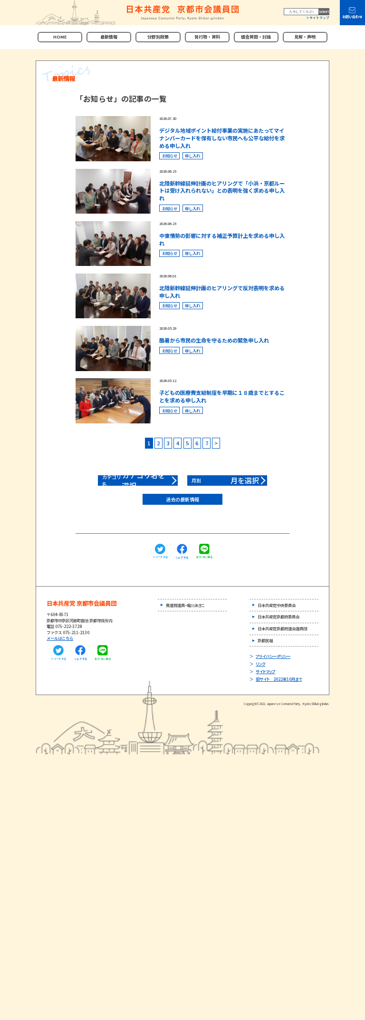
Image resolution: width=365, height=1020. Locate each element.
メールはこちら (60, 638)
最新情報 (108, 37)
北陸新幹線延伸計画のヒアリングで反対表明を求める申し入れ (222, 291)
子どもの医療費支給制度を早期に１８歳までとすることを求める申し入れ (222, 396)
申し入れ (192, 155)
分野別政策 (158, 37)
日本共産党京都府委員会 (278, 616)
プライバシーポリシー (273, 656)
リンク (260, 664)
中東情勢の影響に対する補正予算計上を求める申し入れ (222, 239)
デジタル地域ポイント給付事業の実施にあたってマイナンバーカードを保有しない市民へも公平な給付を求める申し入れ (222, 138)
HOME (60, 37)
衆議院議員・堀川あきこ (185, 605)
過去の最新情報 (182, 499)
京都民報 (265, 640)
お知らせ (169, 155)
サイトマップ (319, 17)
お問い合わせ (352, 16)
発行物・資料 (207, 37)
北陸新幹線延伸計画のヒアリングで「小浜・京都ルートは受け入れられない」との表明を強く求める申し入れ (222, 190)
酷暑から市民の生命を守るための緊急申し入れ (214, 340)
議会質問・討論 (256, 37)
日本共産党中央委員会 (277, 605)
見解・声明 (305, 37)
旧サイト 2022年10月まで (279, 679)
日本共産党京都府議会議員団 (282, 628)
